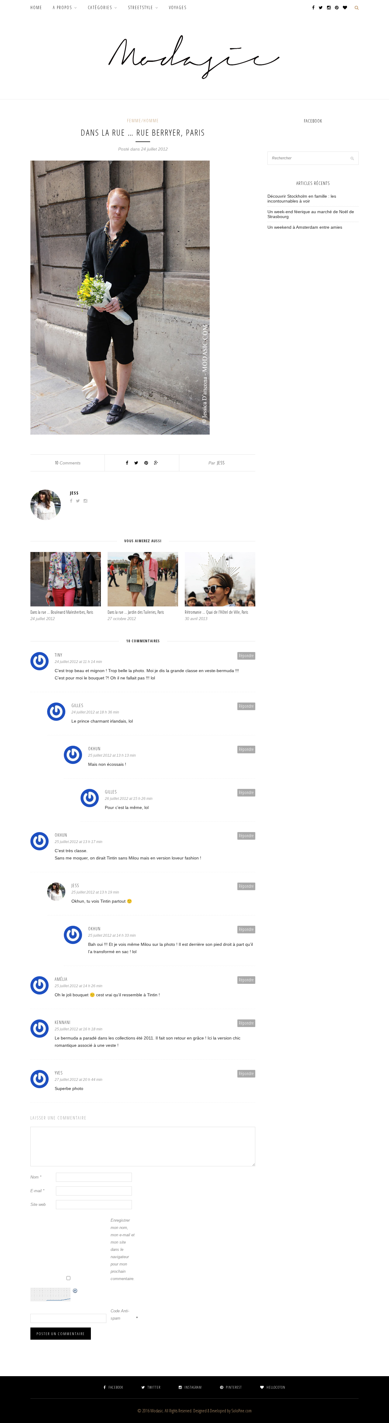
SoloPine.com (241, 1411)
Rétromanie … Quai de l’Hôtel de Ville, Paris (216, 612)
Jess (221, 463)
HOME (36, 7)
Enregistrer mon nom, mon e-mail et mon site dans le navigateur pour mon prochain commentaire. (123, 1249)
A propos (62, 7)
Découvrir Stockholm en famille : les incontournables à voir (301, 198)
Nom (35, 1177)
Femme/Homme (143, 120)
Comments (68, 462)
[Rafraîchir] (75, 1291)
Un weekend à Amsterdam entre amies (304, 227)
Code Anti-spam (120, 1315)
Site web (38, 1204)
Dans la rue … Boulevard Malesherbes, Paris (61, 612)
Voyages (178, 7)
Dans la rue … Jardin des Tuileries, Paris (136, 612)
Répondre (246, 655)
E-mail (37, 1191)
